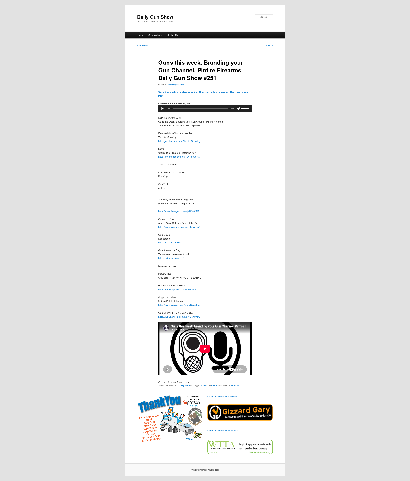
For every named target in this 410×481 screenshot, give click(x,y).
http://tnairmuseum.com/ (171, 258)
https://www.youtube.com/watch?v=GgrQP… (181, 226)
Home (140, 34)
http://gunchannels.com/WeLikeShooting (179, 141)
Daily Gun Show (155, 16)
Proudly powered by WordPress (205, 469)
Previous (142, 45)
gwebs (214, 385)
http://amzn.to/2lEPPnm (170, 242)
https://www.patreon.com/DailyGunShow (179, 304)
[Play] (162, 108)
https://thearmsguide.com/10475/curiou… (179, 156)
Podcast (204, 385)
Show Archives (155, 34)
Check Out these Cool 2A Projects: (223, 430)
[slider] (245, 108)
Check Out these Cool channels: (222, 396)
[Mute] (238, 108)
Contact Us (172, 34)
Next (269, 45)
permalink (235, 385)
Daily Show (185, 385)
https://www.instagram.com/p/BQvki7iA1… (180, 211)
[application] (205, 108)
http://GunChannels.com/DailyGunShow (179, 316)
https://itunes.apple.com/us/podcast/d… (179, 289)
